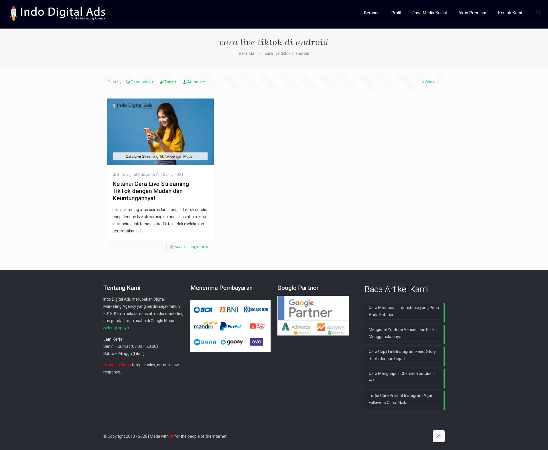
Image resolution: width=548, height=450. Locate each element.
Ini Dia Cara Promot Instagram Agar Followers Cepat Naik (400, 399)
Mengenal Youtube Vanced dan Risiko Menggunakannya (403, 333)
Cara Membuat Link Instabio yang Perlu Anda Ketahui (404, 311)
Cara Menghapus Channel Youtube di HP (402, 377)
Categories (140, 82)
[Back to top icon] (439, 436)
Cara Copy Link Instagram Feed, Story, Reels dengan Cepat (402, 355)
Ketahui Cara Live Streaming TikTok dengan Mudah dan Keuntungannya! (150, 191)
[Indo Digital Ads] (58, 13)
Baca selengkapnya (191, 246)
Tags (168, 82)
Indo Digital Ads (131, 174)
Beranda (246, 53)
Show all (432, 82)
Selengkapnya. (116, 328)
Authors (194, 82)
